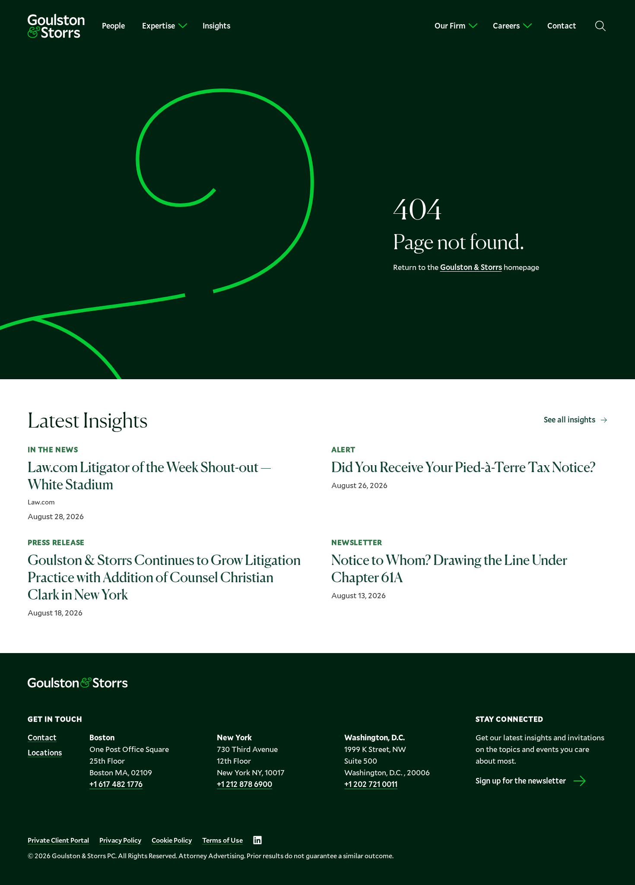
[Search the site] (600, 26)
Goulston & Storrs (471, 267)
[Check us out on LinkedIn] (257, 840)
